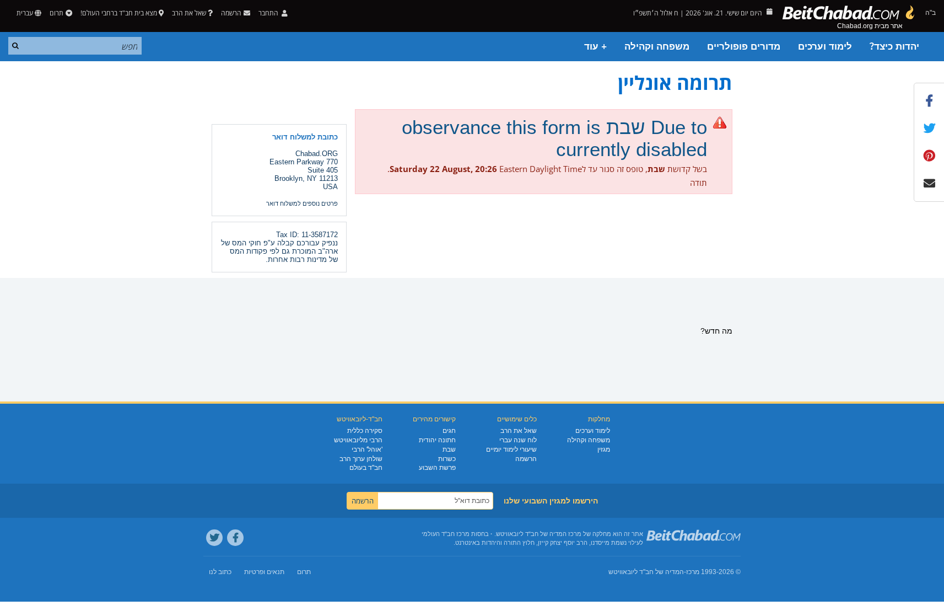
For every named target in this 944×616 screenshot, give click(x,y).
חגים (449, 431)
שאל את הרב (189, 13)
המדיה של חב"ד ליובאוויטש (646, 572)
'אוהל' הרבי (367, 449)
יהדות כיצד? (894, 46)
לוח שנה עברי (518, 440)
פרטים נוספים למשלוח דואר (302, 203)
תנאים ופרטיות (264, 572)
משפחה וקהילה (656, 46)
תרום (56, 13)
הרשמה (526, 459)
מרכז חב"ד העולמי (446, 534)
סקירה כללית (364, 431)
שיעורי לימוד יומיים (511, 449)
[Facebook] (235, 537)
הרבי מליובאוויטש (358, 440)
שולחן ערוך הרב (360, 459)
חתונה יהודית (437, 440)
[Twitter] (214, 537)
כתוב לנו (220, 572)
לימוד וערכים (825, 46)
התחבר (269, 13)
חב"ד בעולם (365, 468)
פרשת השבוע (437, 468)
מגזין (603, 449)
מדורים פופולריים (743, 46)
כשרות (447, 459)
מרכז (692, 572)
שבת (449, 449)
